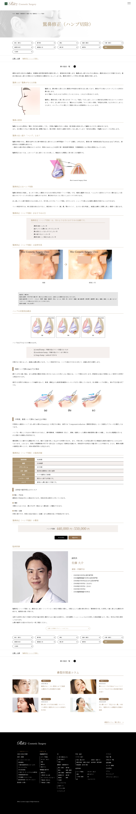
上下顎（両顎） (80, 776)
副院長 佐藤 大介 (95, 759)
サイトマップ (110, 774)
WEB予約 (61, 538)
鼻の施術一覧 (65, 66)
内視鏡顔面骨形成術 (23, 774)
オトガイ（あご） (45, 759)
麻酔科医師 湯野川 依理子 (83, 762)
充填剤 (16, 52)
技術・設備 (20, 757)
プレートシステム (22, 767)
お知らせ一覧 (110, 759)
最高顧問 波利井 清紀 (82, 764)
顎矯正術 (43, 772)
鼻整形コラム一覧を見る (112, 722)
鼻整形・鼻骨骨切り (63, 764)
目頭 (59, 759)
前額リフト (61, 785)
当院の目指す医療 (22, 754)
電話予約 (75, 538)
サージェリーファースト (24, 759)
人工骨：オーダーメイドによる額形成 (27, 772)
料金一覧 (108, 757)
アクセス (108, 754)
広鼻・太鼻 (16, 59)
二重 (59, 757)
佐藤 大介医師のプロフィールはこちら (58, 628)
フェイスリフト (61, 782)
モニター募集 (110, 765)
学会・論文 (78, 754)
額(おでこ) (43, 766)
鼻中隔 (39, 43)
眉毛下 (63, 759)
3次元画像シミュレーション (25, 777)
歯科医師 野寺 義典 (96, 762)
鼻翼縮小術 (40, 47)
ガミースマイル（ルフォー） (48, 777)
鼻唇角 (84, 47)
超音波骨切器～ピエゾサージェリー (27, 779)
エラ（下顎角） (45, 757)
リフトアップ (61, 791)
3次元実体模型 (21, 769)
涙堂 (59, 761)
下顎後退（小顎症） (46, 782)
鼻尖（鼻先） (18, 43)
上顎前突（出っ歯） (46, 775)
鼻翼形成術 (17, 47)
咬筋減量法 (21, 762)
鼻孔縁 (61, 47)
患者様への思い (21, 782)
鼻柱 (61, 43)
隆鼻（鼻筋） (85, 43)
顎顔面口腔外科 (44, 769)
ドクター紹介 (79, 757)
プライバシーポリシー (112, 776)
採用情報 (108, 762)
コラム (108, 771)
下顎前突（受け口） (46, 780)
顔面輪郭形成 (44, 754)
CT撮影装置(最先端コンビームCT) (26, 764)
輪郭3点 (43, 764)
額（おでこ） (91, 774)
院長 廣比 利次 (80, 759)
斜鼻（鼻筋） (108, 43)
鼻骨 (106, 47)
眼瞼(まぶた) (64, 757)
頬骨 (42, 761)
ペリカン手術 (61, 788)
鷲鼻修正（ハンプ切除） (30, 59)
